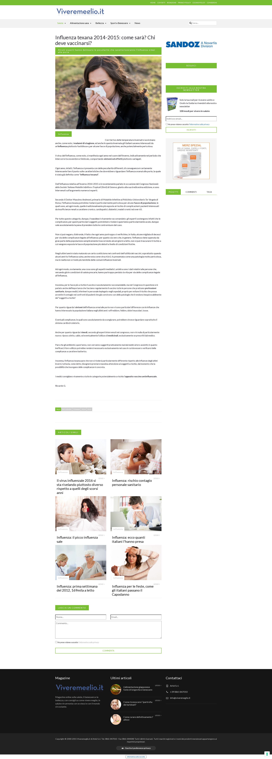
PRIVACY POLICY (184, 3)
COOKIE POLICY (199, 3)
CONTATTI (161, 3)
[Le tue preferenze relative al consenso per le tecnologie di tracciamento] (267, 754)
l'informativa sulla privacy (88, 642)
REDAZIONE (171, 3)
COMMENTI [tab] (191, 192)
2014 (84, 409)
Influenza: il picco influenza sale (77, 539)
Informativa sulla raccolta (136, 757)
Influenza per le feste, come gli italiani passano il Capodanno (133, 590)
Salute (60, 23)
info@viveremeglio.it (180, 697)
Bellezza (99, 23)
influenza (66, 409)
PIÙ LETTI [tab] (173, 192)
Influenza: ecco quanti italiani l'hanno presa (128, 539)
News (137, 23)
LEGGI (101, 478)
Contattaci (174, 678)
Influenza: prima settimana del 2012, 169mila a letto (77, 588)
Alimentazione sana (79, 23)
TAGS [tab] (209, 192)
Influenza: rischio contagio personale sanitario (132, 482)
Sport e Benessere (119, 23)
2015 (89, 409)
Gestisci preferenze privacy (138, 748)
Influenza (63, 134)
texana (76, 409)
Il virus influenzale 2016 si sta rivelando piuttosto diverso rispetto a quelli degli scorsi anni (80, 486)
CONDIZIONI (212, 3)
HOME (153, 3)
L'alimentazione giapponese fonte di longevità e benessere (137, 688)
